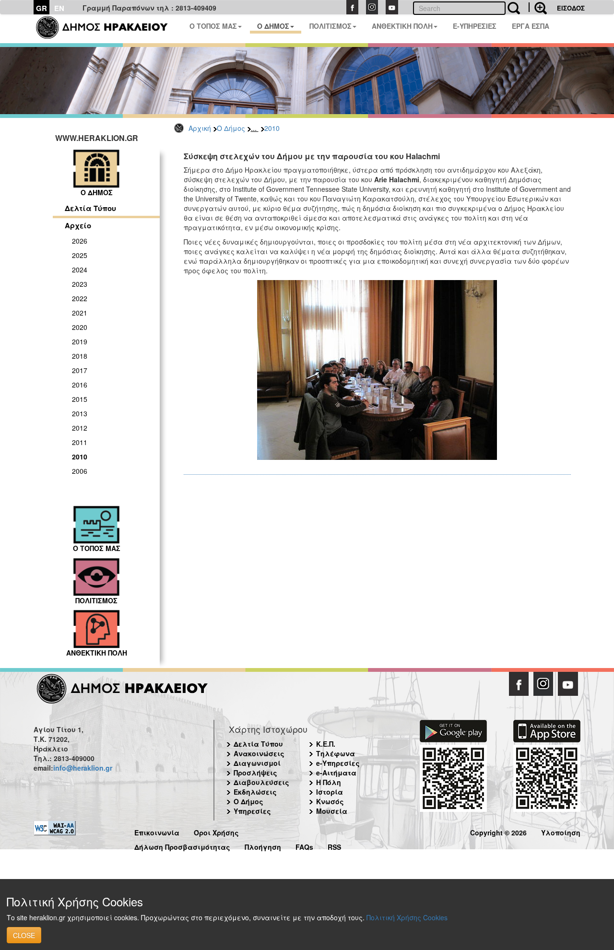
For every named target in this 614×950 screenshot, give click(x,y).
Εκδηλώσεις (255, 792)
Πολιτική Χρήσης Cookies (407, 917)
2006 (79, 471)
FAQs (304, 845)
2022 (79, 298)
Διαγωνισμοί (257, 763)
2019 (79, 341)
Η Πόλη (328, 782)
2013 (79, 413)
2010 (272, 128)
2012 (79, 428)
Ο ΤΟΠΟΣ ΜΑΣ (213, 26)
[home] (108, 28)
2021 (79, 312)
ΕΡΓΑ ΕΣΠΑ (530, 26)
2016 (79, 384)
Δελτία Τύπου (90, 208)
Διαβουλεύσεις (261, 782)
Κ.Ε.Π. (325, 744)
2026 (79, 241)
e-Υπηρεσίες (338, 763)
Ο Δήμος (231, 128)
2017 (79, 370)
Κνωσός (330, 801)
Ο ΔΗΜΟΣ (273, 26)
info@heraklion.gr (82, 768)
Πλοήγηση (263, 845)
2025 (79, 255)
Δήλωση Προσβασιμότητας (182, 845)
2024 (79, 269)
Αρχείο (78, 225)
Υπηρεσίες (252, 811)
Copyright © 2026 (498, 831)
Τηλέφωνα (335, 753)
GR (41, 8)
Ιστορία (329, 792)
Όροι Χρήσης (216, 831)
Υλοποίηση (560, 831)
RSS (334, 845)
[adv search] (538, 7)
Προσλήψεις (255, 772)
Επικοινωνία (156, 831)
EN (59, 8)
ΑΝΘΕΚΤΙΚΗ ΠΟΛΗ (402, 26)
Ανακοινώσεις (259, 753)
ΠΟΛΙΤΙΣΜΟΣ (330, 26)
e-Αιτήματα (336, 772)
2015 (79, 399)
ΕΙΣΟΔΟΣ (571, 7)
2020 (79, 327)
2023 (79, 284)
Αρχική (200, 128)
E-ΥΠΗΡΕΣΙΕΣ (474, 26)
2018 (79, 356)
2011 (79, 442)
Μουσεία (331, 811)
